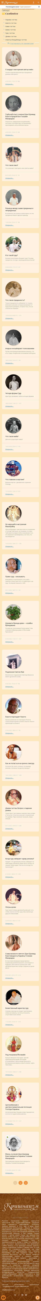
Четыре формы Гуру (13, 393)
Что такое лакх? (11, 165)
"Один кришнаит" (25, 7)
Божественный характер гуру (16, 1008)
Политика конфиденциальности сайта (16, 1281)
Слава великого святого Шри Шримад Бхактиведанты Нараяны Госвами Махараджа (20, 956)
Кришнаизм (11, 2)
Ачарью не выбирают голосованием (19, 348)
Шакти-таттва (10, 23)
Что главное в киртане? (14, 479)
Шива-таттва (10, 30)
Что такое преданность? (15, 300)
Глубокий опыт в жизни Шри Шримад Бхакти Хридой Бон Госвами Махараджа (20, 116)
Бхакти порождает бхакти (15, 717)
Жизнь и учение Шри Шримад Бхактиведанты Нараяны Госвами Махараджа (18, 1156)
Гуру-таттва (10, 33)
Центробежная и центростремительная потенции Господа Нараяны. (18, 1107)
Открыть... (9, 84)
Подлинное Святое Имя (14, 672)
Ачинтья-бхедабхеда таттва (16, 40)
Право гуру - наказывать (15, 576)
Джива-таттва (10, 36)
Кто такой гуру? (11, 255)
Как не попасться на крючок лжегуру (19, 763)
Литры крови (10, 907)
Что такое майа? (12, 436)
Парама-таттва (11, 20)
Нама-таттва (10, 26)
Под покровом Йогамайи (15, 1055)
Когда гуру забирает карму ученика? (19, 859)
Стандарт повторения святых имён (19, 69)
